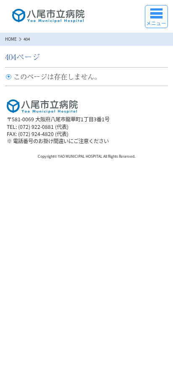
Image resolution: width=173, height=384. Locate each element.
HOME (11, 39)
